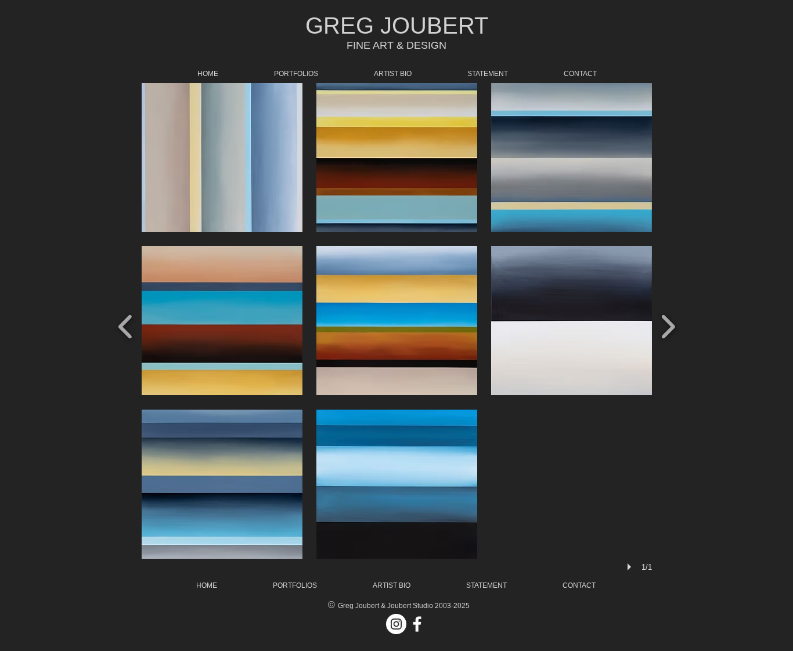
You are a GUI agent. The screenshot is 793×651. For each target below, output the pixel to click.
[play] (631, 566)
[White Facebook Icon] (417, 624)
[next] (668, 325)
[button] (222, 157)
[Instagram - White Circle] (396, 624)
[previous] (126, 325)
